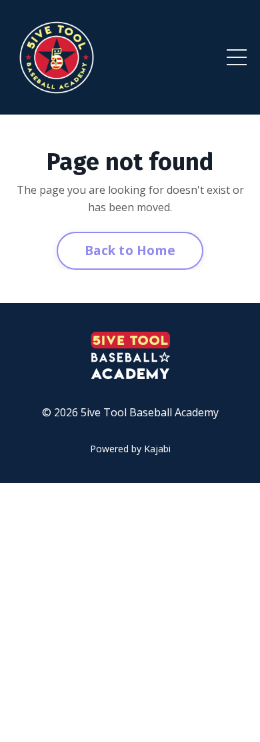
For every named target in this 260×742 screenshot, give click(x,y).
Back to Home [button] (130, 250)
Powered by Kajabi (130, 448)
